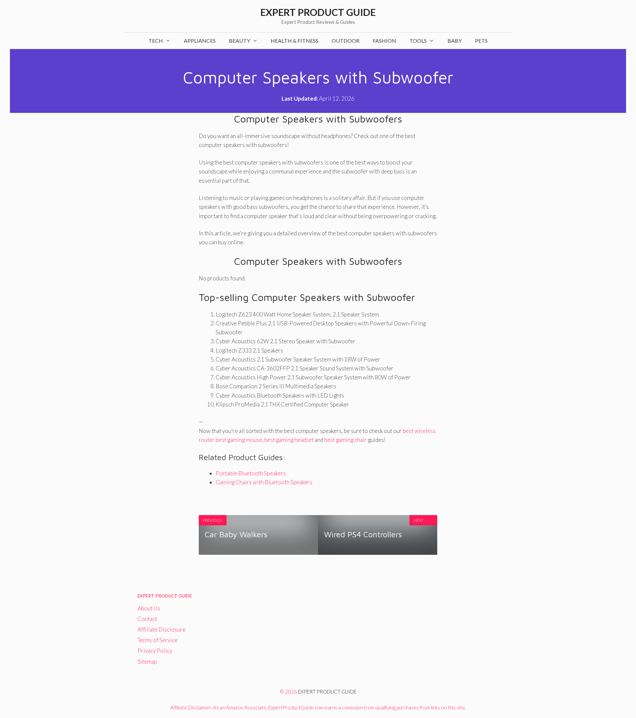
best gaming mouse (239, 439)
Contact (147, 618)
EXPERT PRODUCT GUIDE (327, 691)
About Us (148, 608)
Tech (155, 40)
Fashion (384, 40)
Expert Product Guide (318, 12)
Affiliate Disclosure (161, 629)
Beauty (239, 40)
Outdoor (345, 40)
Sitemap (147, 661)
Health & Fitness (294, 40)
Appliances (200, 40)
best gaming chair (345, 439)
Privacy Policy (154, 650)
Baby (455, 40)
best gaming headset (289, 439)
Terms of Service (157, 640)
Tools (418, 40)
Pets (481, 40)
